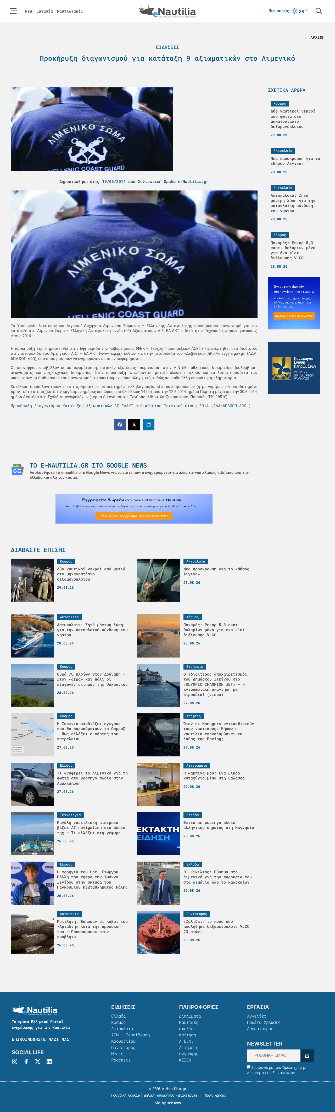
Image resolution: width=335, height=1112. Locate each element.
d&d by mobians (167, 1102)
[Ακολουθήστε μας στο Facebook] (26, 1061)
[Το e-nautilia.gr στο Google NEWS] (17, 469)
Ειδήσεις (167, 47)
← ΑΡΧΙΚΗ (314, 37)
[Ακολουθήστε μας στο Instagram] (15, 1061)
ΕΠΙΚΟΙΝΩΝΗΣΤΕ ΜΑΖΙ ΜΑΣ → (44, 1039)
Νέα (28, 11)
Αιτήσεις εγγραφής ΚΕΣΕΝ (188, 1053)
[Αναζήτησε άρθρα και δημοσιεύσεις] (319, 11)
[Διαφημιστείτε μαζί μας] (134, 509)
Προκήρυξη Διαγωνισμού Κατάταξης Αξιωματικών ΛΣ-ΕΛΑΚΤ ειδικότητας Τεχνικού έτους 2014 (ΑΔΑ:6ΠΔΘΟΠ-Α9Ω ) (131, 405)
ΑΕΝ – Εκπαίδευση (130, 1034)
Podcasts (121, 1060)
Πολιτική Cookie (124, 1095)
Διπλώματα (190, 1016)
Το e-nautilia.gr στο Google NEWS (88, 465)
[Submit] (307, 1055)
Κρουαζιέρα (123, 1041)
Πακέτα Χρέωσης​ (264, 1022)
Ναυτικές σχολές (188, 1025)
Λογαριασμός (260, 1028)
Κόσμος (118, 1022)
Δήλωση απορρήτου (159, 1095)
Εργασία (44, 11)
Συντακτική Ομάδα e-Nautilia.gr (173, 181)
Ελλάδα (118, 1016)
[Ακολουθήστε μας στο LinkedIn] (49, 1061)
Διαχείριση (187, 1095)
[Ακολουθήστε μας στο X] (38, 1061)
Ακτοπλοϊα (122, 1028)
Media (117, 1053)
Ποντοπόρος (123, 1047)
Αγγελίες (256, 1016)
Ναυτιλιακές (70, 11)
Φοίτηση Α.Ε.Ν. (187, 1038)
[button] (120, 424)
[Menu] (14, 11)
